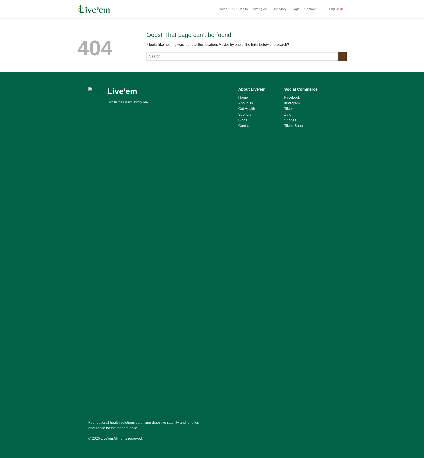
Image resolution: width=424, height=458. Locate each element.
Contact (310, 9)
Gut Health (240, 9)
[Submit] (342, 56)
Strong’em (260, 9)
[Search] (322, 8)
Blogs (295, 9)
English (334, 9)
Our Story (280, 9)
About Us (245, 103)
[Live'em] (93, 9)
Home (223, 9)
